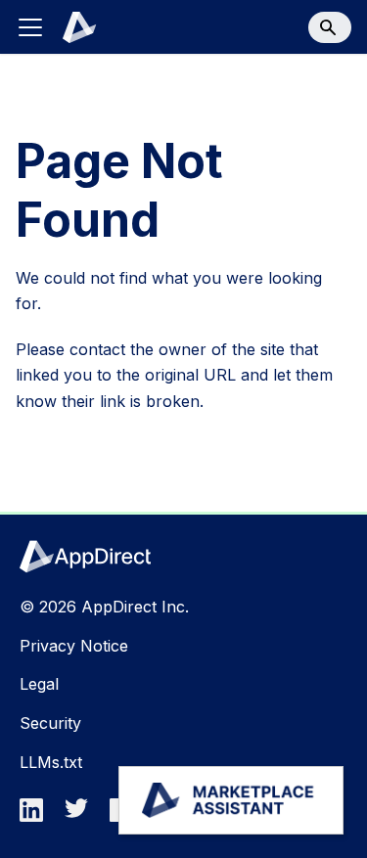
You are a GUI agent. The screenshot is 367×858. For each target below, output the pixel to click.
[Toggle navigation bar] (30, 27)
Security (50, 723)
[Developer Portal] (68, 27)
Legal (39, 684)
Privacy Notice (74, 645)
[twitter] (82, 816)
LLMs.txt (51, 762)
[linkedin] (37, 816)
